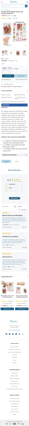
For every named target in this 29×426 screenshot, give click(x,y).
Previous (24, 277)
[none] (14, 34)
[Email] (5, 84)
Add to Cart (7, 309)
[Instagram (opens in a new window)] (6, 334)
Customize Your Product (20, 101)
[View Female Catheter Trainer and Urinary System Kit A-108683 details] (21, 287)
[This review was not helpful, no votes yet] (25, 227)
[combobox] (23, 209)
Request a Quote (14, 346)
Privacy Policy (14, 386)
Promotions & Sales (14, 411)
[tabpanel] (14, 128)
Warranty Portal (14, 381)
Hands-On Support (6, 94)
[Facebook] (4, 84)
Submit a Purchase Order (14, 349)
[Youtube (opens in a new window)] (13, 334)
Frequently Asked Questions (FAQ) (14, 389)
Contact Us (14, 354)
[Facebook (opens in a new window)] (9, 334)
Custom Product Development (14, 352)
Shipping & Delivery (7, 86)
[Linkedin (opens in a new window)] (10, 84)
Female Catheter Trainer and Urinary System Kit (22, 296)
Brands (14, 414)
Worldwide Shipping (21, 94)
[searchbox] (7, 206)
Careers (14, 360)
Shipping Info (15, 373)
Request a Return (14, 375)
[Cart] (27, 2)
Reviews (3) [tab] (6, 161)
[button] (6, 79)
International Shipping (14, 378)
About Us (14, 362)
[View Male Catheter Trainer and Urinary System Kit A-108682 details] (7, 287)
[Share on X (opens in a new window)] (9, 84)
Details (2, 63)
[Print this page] (7, 84)
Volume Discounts (14, 403)
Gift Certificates (14, 406)
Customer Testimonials (14, 383)
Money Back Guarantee (14, 401)
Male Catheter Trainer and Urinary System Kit (7, 296)
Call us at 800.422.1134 (14, 330)
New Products (14, 409)
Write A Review (14, 198)
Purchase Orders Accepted (8, 101)
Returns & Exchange (17, 86)
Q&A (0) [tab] (16, 161)
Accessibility (14, 357)
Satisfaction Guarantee (7, 97)
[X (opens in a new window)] (22, 334)
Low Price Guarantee (14, 398)
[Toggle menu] (2, 2)
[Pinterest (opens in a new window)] (12, 84)
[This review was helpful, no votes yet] (22, 227)
